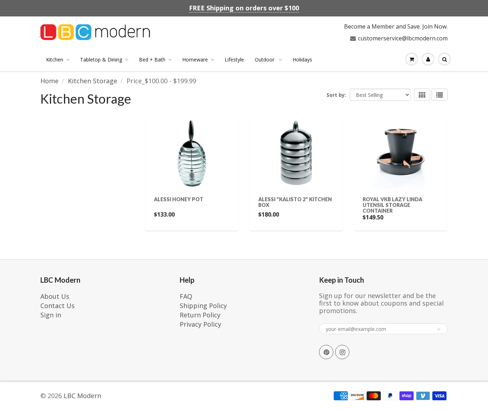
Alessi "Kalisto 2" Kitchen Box (295, 202)
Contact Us (57, 305)
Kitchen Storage (92, 80)
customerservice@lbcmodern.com (403, 38)
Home (49, 80)
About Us (54, 296)
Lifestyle (234, 59)
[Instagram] (342, 352)
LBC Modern (82, 395)
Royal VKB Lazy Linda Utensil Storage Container (392, 205)
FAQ (186, 296)
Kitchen (54, 59)
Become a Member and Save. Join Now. (396, 26)
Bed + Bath (152, 59)
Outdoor (265, 59)
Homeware (195, 59)
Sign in (50, 315)
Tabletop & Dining (101, 59)
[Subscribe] (438, 329)
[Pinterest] (326, 352)
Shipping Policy (203, 305)
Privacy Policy (200, 324)
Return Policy (200, 315)
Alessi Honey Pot (178, 199)
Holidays (302, 59)
